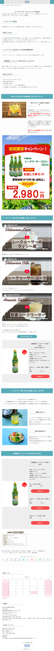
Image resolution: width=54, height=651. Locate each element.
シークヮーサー (31, 13)
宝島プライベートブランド (7, 15)
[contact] (31, 642)
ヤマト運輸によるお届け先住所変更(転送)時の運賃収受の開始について (19, 638)
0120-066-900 (13, 615)
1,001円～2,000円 (13, 13)
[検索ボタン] (52, 2)
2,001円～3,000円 (7, 13)
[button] (7, 560)
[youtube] (28, 642)
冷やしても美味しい (21, 13)
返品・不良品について (7, 632)
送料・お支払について (7, 630)
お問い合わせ (5, 635)
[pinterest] (27, 642)
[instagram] (25, 642)
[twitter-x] (23, 642)
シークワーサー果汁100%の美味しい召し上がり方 (19, 218)
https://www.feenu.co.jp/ (10, 612)
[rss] (30, 642)
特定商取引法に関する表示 (8, 629)
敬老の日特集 (26, 15)
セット (43, 371)
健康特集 (26, 13)
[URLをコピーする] (48, 560)
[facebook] (22, 642)
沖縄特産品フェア (38, 13)
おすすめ (16, 15)
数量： (31, 371)
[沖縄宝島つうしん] (27, 2)
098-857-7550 (7, 613)
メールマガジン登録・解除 (8, 633)
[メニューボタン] (2, 2)
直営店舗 (4, 636)
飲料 (13, 15)
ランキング (21, 15)
